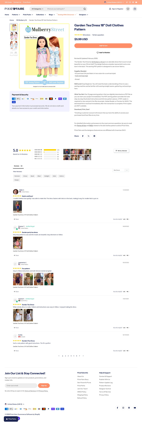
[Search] (84, 9)
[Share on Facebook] (82, 136)
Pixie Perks (27, 2)
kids (54, 176)
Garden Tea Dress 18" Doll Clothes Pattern (25, 215)
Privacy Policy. (43, 391)
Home (12, 20)
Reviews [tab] (16, 166)
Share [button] (17, 219)
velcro (62, 176)
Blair (39, 176)
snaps (17, 180)
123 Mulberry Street (98, 62)
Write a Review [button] (122, 151)
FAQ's (91, 125)
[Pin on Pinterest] (94, 136)
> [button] (83, 356)
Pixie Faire (13, 414)
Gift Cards (8, 2)
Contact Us (17, 2)
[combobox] (58, 9)
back (32, 176)
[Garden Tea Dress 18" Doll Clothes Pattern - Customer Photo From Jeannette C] (80, 151)
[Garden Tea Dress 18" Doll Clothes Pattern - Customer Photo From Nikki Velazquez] (66, 151)
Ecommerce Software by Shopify (29, 414)
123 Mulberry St (21, 20)
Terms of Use (81, 125)
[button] (125, 219)
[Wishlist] (128, 9)
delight (46, 176)
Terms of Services (30, 391)
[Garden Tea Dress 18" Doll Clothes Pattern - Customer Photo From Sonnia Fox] (80, 157)
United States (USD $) (114, 2)
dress (25, 176)
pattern (17, 176)
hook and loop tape (81, 76)
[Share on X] (88, 136)
